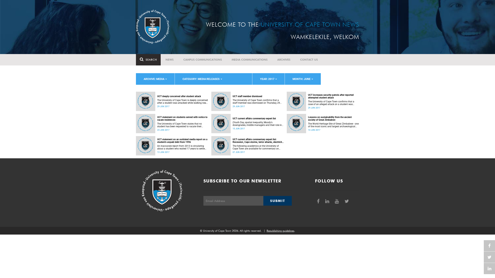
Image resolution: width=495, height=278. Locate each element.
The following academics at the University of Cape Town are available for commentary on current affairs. (256, 147)
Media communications (250, 59)
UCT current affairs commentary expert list (254, 118)
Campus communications (202, 59)
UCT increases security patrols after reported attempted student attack (331, 96)
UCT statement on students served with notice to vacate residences (182, 118)
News (170, 59)
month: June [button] (302, 79)
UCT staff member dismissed (247, 96)
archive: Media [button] (154, 79)
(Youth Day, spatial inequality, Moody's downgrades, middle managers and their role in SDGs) (257, 123)
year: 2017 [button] (267, 79)
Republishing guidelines (280, 230)
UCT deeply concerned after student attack (179, 96)
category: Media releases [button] (201, 79)
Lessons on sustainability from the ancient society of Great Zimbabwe (330, 118)
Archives (283, 59)
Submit (277, 201)
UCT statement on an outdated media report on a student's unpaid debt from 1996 (182, 140)
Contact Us (309, 59)
